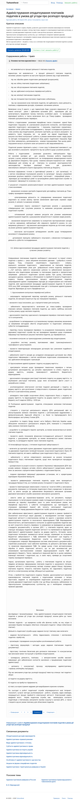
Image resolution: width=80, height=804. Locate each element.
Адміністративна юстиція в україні (19, 750)
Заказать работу (70, 3)
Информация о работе (39, 724)
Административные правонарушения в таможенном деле (56, 781)
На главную (10, 9)
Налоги (18, 9)
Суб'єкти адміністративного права (19, 746)
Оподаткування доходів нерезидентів (20, 736)
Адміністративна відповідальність (19, 753)
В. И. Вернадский (13, 785)
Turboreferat (20, 798)
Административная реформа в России (21, 780)
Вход (53, 3)
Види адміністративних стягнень (19, 743)
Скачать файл (51, 61)
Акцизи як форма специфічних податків (21, 763)
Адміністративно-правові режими (19, 739)
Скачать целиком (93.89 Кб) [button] (18, 50)
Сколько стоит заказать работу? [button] (46, 50)
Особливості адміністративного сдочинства (23, 760)
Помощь (59, 3)
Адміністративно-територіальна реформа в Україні (26, 767)
